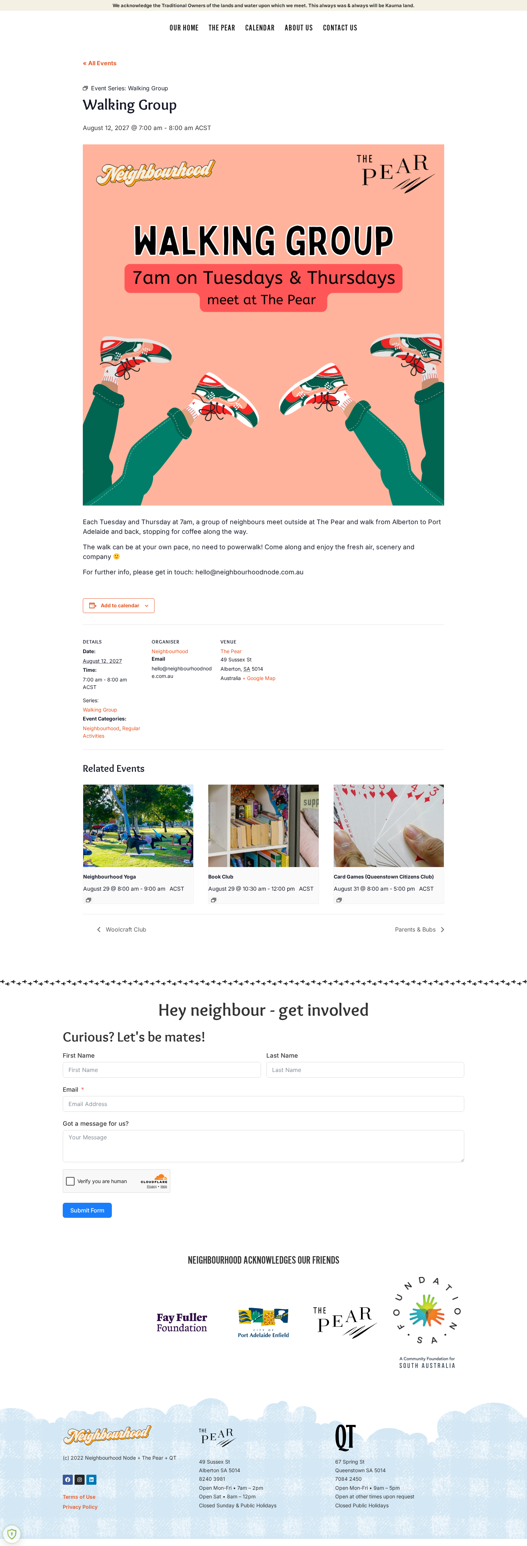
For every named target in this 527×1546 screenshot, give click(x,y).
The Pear (222, 28)
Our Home (184, 28)
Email (70, 1089)
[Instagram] (80, 1480)
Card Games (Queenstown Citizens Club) (384, 876)
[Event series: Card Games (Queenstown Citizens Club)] (339, 900)
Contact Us (340, 28)
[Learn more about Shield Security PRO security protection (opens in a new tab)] (12, 1534)
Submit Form (87, 1210)
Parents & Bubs (416, 929)
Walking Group (100, 710)
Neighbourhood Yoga (109, 876)
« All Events (100, 63)
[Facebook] (68, 1480)
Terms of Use (79, 1497)
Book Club (220, 876)
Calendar (260, 28)
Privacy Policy (80, 1507)
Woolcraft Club (125, 929)
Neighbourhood (101, 728)
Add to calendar (120, 605)
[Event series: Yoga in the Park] (88, 900)
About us (299, 28)
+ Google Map (259, 678)
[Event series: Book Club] (213, 900)
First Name (79, 1055)
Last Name (282, 1055)
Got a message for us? (96, 1123)
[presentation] (138, 826)
